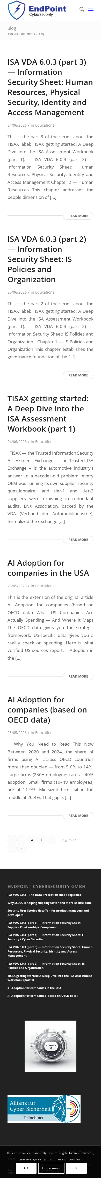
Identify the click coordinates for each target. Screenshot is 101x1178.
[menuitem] (79, 10)
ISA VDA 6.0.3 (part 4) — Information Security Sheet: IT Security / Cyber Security (46, 937)
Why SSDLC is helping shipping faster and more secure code (50, 903)
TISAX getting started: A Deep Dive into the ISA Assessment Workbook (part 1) (48, 413)
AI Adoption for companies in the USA (48, 567)
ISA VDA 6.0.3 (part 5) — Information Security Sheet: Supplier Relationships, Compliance (44, 925)
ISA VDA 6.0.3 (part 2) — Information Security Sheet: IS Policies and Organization (47, 259)
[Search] (79, 10)
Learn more (51, 1168)
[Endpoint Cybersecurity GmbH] (42, 10)
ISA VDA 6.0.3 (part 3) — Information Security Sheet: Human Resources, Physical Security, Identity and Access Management (50, 87)
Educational (45, 125)
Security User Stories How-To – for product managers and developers (48, 912)
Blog (12, 28)
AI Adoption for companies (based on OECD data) (47, 709)
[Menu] (90, 10)
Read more (78, 215)
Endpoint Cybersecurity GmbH (47, 886)
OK (26, 1168)
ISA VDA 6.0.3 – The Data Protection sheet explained (45, 895)
